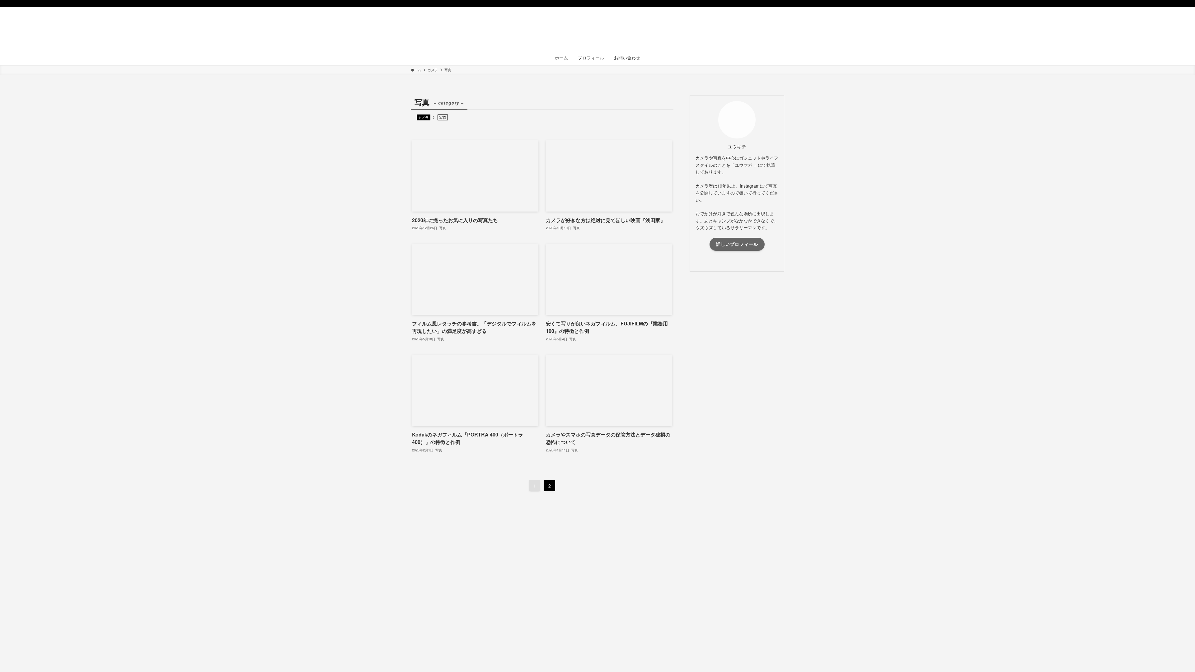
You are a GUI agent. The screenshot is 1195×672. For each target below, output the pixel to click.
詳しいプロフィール (737, 244)
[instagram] (764, 3)
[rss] (772, 3)
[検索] (780, 3)
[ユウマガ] (597, 29)
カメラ (423, 117)
